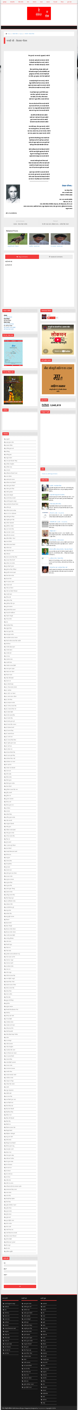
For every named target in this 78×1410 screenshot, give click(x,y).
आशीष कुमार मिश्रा (10, 516)
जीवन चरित (20, 2)
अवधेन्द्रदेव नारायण (10, 479)
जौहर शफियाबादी (9, 678)
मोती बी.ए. (8, 1013)
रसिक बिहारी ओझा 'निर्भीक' (12, 1034)
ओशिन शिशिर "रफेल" (11, 538)
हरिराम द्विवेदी (9, 1239)
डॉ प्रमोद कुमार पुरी (10, 721)
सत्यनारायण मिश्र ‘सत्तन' (11, 1189)
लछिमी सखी (8, 1093)
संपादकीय (12, 2)
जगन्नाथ (8, 656)
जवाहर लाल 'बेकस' (10, 671)
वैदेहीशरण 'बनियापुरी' (10, 1133)
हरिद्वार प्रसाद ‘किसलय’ (11, 1236)
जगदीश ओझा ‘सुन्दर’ (10, 647)
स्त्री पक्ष (44, 1399)
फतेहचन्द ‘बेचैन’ (9, 904)
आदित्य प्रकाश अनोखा (11, 510)
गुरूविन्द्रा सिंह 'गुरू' (10, 603)
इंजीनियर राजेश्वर (10, 526)
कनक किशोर (9, 541)
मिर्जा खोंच (8, 997)
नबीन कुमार (8, 826)
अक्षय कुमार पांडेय (10, 442)
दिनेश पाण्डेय (9, 777)
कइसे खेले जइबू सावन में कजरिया (57, 495)
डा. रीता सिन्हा (9, 699)
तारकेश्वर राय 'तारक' (10, 761)
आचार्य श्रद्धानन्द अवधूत (11, 501)
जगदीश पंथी (8, 653)
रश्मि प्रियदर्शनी (9, 1031)
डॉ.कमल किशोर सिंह (10, 752)
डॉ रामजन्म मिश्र (9, 730)
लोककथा (45, 1375)
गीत (43, 1313)
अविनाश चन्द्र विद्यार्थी (11, 482)
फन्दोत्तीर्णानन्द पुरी (10, 907)
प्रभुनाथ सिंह (9, 885)
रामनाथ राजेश (9, 1065)
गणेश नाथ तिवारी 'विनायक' (12, 591)
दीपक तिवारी (9, 786)
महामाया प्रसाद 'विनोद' (11, 985)
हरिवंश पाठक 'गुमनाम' (10, 1242)
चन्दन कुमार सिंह (9, 631)
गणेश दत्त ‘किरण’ (9, 588)
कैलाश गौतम (15, 34)
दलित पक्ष (45, 1334)
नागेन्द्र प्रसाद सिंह (10, 836)
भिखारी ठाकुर (9, 944)
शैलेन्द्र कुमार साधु (10, 1146)
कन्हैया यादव (8, 547)
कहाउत (48, 2)
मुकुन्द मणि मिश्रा (10, 1000)
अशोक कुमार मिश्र (10, 489)
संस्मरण (34, 2)
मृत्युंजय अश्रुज (9, 1006)
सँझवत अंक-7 (53, 531)
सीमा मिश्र (8, 1202)
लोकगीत (44, 1378)
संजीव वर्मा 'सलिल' (10, 1158)
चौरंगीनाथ (8, 644)
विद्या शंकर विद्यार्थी (10, 1109)
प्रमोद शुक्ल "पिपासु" (10, 888)
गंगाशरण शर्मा (9, 585)
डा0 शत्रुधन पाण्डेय (10, 702)
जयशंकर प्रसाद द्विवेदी (11, 665)
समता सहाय (8, 1192)
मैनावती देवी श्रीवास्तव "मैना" (12, 1009)
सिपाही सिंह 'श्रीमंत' (10, 1198)
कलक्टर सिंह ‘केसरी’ (10, 560)
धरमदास (8, 811)
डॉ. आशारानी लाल (10, 733)
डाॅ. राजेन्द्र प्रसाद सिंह (11, 706)
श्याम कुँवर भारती (9, 1149)
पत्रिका (44, 1344)
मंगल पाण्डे (45, 1362)
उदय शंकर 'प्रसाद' (10, 532)
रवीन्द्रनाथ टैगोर (9, 1028)
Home (9, 34)
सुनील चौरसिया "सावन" (11, 1205)
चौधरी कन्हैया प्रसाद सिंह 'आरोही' (13, 641)
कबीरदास (8, 554)
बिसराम (7, 919)
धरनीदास (8, 808)
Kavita (21, 34)
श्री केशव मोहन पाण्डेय (9, 329)
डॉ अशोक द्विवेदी (9, 712)
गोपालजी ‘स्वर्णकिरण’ (10, 613)
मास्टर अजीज (9, 994)
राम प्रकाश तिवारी (10, 1056)
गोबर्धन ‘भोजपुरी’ (9, 616)
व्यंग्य (28, 2)
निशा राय (8, 839)
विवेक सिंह (8, 1121)
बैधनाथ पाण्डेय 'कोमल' (11, 932)
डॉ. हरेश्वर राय (9, 749)
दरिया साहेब (8, 774)
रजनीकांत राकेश (9, 1022)
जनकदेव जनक (9, 659)
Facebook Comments (56, 257)
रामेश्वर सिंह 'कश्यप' (10, 1084)
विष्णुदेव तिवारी (9, 1130)
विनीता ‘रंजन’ (9, 1115)
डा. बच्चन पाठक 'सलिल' (11, 696)
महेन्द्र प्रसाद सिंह (10, 988)
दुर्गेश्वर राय (8, 795)
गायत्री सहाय (9, 594)
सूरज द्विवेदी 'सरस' (10, 1220)
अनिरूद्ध (8, 451)
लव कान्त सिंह (9, 1096)
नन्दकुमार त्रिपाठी (10, 823)
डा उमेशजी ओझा (9, 684)
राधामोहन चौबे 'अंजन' (10, 1050)
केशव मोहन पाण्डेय (10, 575)
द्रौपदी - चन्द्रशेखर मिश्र (55, 485)
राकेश (7, 1037)
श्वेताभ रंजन (8, 1152)
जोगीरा (44, 1331)
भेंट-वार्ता (55, 2)
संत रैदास (8, 1177)
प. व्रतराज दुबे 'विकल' (11, 845)
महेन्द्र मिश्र (9, 991)
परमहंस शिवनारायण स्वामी (11, 851)
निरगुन (44, 1341)
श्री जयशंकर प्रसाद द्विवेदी (9, 327)
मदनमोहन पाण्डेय (9, 966)
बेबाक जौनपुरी (9, 926)
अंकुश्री (8, 439)
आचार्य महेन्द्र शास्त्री (11, 498)
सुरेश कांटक (8, 1214)
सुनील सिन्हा (8, 1208)
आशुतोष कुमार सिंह (10, 520)
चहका (44, 1325)
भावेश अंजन (8, 941)
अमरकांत (8, 470)
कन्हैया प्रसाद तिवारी (10, 544)
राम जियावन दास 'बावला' (11, 1053)
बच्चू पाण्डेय (8, 910)
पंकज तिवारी (8, 848)
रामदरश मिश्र (9, 1059)
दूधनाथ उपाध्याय (9, 799)
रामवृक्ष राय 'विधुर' (10, 1081)
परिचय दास (8, 854)
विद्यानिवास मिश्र (9, 1112)
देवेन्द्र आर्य (8, 802)
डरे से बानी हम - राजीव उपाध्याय (57, 540)
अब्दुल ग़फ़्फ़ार (9, 458)
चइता (44, 1319)
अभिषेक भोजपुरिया (10, 464)
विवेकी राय (8, 1124)
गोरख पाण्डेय (9, 619)
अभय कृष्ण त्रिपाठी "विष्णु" (11, 461)
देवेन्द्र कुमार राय (10, 805)
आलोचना (45, 1303)
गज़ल (44, 1316)
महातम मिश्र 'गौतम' (10, 982)
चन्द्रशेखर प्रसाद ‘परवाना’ (12, 637)
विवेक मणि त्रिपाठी (10, 1118)
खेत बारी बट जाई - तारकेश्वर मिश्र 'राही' (58, 567)
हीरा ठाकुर (8, 1245)
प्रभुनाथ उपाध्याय (10, 879)
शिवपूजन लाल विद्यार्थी (10, 1143)
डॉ (9, 324)
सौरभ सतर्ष (8, 1226)
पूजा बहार (8, 867)
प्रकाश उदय (9, 870)
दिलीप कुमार (9, 780)
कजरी (44, 1307)
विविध (44, 1381)
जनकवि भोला (9, 662)
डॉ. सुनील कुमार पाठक (11, 743)
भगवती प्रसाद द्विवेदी (10, 935)
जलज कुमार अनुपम (10, 668)
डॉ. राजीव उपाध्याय (8, 317)
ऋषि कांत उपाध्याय (10, 535)
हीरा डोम (8, 1248)
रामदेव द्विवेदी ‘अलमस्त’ (11, 1062)
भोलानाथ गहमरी (9, 963)
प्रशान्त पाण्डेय (9, 892)
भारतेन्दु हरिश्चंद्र (10, 938)
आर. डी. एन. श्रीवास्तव (11, 513)
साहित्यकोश (45, 1393)
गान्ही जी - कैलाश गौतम (29, 34)
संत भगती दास (9, 1174)
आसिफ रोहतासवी (10, 523)
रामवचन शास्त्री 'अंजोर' (11, 1075)
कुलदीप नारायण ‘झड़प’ (11, 572)
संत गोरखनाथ (9, 1164)
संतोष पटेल (8, 1180)
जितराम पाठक (9, 675)
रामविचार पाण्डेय (9, 1078)
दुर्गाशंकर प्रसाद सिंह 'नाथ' (12, 789)
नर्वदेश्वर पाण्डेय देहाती (10, 830)
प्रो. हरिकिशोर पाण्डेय (10, 901)
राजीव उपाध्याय (9, 1044)
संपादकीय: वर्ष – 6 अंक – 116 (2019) (58, 522)
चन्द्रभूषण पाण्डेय (10, 634)
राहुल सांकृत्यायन (9, 1090)
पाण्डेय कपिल (9, 861)
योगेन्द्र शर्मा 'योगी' (10, 1016)
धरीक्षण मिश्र (9, 814)
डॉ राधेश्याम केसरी (10, 727)
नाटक (41, 2)
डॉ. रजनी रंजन (9, 737)
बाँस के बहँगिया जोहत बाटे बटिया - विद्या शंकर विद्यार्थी (61, 549)
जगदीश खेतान (9, 650)
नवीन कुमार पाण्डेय (10, 833)
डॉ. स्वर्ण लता (9, 746)
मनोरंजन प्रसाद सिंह (10, 975)
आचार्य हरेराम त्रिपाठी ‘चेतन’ (12, 504)
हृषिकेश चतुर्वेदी (9, 1251)
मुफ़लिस (8, 1003)
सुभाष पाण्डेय (9, 1211)
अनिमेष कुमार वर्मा (10, 448)
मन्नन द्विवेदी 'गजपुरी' (10, 978)
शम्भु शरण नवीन (9, 1137)
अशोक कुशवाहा (9, 492)
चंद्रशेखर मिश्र (9, 625)
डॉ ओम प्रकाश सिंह (10, 715)
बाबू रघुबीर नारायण (10, 916)
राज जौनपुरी (8, 1040)
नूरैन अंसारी (8, 842)
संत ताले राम (9, 1167)
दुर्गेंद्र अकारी (9, 792)
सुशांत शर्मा (8, 1217)
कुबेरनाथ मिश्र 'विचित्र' (11, 569)
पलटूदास (8, 857)
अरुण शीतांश (9, 476)
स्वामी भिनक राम (9, 1230)
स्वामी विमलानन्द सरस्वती (11, 1233)
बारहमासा (45, 1353)
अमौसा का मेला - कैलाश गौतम (56, 558)
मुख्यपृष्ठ (4, 2)
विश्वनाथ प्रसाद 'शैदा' (11, 1127)
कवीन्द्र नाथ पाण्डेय (10, 563)
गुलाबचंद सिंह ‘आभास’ (11, 609)
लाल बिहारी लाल (9, 1102)
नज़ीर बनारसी (9, 820)
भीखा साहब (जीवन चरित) (55, 504)
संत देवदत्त (8, 1171)
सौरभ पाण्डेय (9, 1223)
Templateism (41, 1408)
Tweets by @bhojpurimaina (49, 474)
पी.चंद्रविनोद (9, 864)
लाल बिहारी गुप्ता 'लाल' (11, 1099)
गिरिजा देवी (8, 597)
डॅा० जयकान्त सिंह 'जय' (11, 709)
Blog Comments (23, 257)
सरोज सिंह (8, 1195)
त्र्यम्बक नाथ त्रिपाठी (10, 768)
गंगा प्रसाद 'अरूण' (10, 582)
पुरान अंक (69, 2)
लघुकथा (44, 1372)
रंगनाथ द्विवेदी (9, 1019)
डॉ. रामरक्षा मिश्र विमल (11, 740)
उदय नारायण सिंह (10, 529)
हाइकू (44, 1403)
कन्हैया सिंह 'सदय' (10, 551)
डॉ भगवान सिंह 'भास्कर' (11, 724)
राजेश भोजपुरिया (9, 1047)
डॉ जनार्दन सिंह (9, 718)
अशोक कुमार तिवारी (10, 485)
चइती (44, 1322)
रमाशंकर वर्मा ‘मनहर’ (10, 1025)
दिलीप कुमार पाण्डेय (10, 783)
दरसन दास (8, 771)
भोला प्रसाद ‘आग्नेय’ (10, 957)
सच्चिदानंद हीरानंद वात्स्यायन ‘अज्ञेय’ (13, 1186)
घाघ (7, 622)
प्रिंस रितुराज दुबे (9, 898)
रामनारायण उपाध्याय (10, 1068)
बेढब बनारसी (8, 923)
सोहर (44, 1396)
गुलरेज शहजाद (9, 606)
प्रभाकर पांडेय (9, 876)
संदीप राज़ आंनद (9, 1183)
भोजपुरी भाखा (46, 1359)
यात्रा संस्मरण (46, 1369)
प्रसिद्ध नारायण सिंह (10, 895)
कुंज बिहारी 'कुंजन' (10, 566)
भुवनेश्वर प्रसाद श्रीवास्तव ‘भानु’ (13, 954)
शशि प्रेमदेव (8, 1140)
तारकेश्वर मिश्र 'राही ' (11, 758)
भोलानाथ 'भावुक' (10, 960)
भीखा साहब (8, 951)
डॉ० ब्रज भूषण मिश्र (10, 755)
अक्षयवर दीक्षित (9, 445)
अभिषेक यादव (9, 467)
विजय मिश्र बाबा (9, 1106)
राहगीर (7, 1087)
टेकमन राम (8, 681)
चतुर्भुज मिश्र (9, 628)
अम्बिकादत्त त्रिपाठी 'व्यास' (12, 473)
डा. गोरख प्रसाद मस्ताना (11, 687)
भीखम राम (8, 947)
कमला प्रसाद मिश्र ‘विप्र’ (11, 557)
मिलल (62, 2)
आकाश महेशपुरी (9, 495)
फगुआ (44, 1350)
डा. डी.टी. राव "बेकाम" (11, 693)
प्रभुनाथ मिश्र (9, 882)
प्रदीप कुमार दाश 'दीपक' (11, 873)
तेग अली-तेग (8, 764)
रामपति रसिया (9, 1071)
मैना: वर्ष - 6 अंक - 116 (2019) (57, 513)
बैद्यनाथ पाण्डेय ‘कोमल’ (11, 929)
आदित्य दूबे (8, 507)
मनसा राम (8, 969)
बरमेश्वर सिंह (9, 913)
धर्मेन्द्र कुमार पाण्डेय (10, 817)
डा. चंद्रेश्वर (8, 690)
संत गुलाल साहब (9, 1161)
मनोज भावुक (8, 972)
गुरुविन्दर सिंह (9, 600)
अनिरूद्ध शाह (8, 454)
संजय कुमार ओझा (10, 1155)
